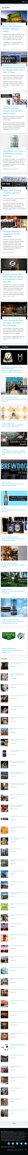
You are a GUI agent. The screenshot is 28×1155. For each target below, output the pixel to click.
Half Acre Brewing (19, 367)
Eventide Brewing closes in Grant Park (17, 1055)
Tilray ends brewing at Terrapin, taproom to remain (12, 28)
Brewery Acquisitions (7, 317)
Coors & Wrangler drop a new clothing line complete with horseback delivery (18, 773)
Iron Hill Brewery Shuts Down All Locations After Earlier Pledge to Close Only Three (18, 784)
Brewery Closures (8, 397)
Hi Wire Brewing (10, 619)
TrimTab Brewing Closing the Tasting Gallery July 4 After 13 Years (14, 69)
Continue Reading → (14, 129)
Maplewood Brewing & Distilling (8, 368)
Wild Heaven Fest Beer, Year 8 (15, 849)
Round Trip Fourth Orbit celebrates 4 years (17, 989)
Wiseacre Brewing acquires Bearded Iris (17, 870)
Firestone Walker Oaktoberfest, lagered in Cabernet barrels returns (17, 839)
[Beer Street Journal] (14, 2)
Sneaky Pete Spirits (10, 423)
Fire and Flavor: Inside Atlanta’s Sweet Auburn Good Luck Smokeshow (17, 806)
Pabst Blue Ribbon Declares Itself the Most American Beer (13, 110)
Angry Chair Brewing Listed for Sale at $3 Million (12, 193)
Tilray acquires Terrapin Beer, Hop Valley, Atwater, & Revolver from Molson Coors (17, 1045)
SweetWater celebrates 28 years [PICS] (17, 945)
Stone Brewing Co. (18, 317)
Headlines (5, 148)
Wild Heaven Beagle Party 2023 (16, 1088)
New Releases (9, 148)
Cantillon (5, 271)
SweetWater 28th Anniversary (15, 923)
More (14, 1123)
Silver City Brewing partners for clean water (18, 967)
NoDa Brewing (16, 619)
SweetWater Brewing (16, 148)
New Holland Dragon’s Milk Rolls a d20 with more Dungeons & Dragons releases (17, 762)
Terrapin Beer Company (11, 563)
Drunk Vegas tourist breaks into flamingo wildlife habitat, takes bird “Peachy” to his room (14, 452)
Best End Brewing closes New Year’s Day (17, 1000)
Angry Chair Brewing (7, 188)
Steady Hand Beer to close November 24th (17, 1022)
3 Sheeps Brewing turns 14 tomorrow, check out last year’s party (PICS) (18, 663)
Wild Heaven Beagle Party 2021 (16, 1098)
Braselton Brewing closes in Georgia (16, 881)
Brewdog (3, 397)
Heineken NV (9, 589)
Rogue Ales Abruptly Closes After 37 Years (18, 695)
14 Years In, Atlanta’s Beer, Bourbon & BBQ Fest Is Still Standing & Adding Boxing (17, 674)
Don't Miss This (13, 367)
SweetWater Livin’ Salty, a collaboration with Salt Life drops (14, 153)
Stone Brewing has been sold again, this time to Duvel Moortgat (13, 322)
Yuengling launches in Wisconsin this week (18, 684)
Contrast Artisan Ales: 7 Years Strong (17, 706)
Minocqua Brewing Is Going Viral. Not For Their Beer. (12, 234)
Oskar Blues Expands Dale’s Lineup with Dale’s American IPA (17, 751)
